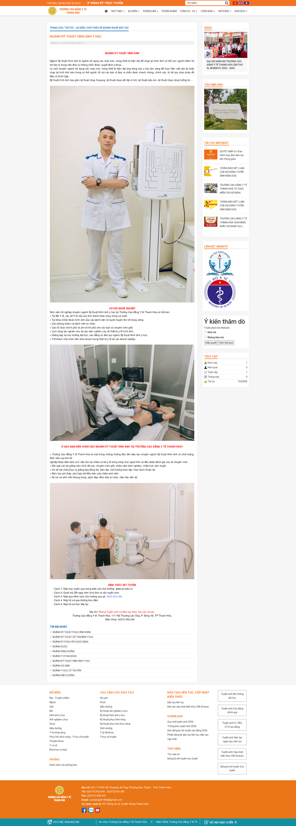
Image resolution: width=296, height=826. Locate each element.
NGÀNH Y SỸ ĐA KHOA (65, 656)
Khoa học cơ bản (58, 749)
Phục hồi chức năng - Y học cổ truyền (69, 736)
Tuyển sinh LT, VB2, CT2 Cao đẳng (232, 725)
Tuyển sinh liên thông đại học (232, 696)
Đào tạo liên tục (175, 702)
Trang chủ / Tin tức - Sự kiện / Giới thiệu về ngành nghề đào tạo (89, 27)
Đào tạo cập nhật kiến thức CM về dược (188, 706)
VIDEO (208, 27)
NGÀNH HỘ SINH (61, 665)
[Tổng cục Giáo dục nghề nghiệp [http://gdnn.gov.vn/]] (220, 263)
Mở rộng (223, 11)
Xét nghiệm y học (59, 719)
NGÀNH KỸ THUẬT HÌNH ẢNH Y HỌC (71, 661)
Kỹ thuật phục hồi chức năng (115, 723)
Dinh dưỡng (106, 728)
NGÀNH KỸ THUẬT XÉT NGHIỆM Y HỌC (73, 637)
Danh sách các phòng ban (63, 764)
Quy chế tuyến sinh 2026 (180, 721)
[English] (240, 3)
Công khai (207, 11)
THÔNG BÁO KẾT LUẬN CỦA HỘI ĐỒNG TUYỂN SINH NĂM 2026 (232, 172)
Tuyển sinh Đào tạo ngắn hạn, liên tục (232, 739)
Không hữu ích (216, 337)
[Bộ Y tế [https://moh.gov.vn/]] (220, 292)
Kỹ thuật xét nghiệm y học (114, 711)
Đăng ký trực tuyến (107, 3)
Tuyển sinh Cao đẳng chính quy (232, 710)
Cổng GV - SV (187, 11)
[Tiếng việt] (235, 3)
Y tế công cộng (57, 732)
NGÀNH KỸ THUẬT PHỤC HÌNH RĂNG (72, 632)
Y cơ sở (53, 745)
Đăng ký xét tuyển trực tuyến (182, 758)
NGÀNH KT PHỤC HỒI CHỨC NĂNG (70, 641)
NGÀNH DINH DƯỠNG (64, 651)
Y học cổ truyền (108, 736)
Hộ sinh (104, 698)
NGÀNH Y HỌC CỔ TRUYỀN (67, 670)
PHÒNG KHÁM (169, 11)
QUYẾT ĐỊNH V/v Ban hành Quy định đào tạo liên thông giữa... (232, 155)
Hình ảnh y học (57, 715)
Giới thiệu (116, 11)
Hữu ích (212, 332)
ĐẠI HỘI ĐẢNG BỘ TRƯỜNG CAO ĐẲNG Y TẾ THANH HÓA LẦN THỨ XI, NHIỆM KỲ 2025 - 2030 (225, 65)
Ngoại (53, 702)
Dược (52, 723)
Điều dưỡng (56, 728)
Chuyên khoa (57, 741)
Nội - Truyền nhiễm (59, 698)
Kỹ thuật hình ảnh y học (112, 715)
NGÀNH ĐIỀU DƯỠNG (64, 675)
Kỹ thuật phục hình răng (112, 719)
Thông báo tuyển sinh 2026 (181, 726)
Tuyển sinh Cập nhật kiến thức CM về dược (232, 754)
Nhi (51, 711)
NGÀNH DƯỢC (60, 646)
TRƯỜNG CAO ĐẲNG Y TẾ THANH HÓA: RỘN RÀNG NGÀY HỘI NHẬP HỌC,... (233, 222)
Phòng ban (149, 11)
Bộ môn (132, 11)
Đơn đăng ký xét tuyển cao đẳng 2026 (187, 730)
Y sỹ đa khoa (107, 732)
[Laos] (246, 3)
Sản (52, 706)
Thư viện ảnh (213, 84)
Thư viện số (173, 754)
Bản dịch (240, 11)
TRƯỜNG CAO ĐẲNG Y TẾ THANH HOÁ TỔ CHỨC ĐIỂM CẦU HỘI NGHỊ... (233, 189)
